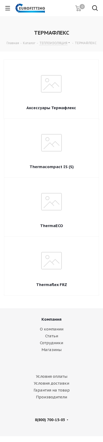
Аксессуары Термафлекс (51, 107)
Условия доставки (51, 383)
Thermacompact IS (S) (52, 166)
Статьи (51, 335)
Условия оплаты (51, 376)
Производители (51, 396)
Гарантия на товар (52, 390)
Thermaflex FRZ (51, 284)
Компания (51, 319)
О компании (51, 329)
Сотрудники (51, 342)
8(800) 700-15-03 (50, 419)
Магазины (51, 349)
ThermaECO (51, 225)
